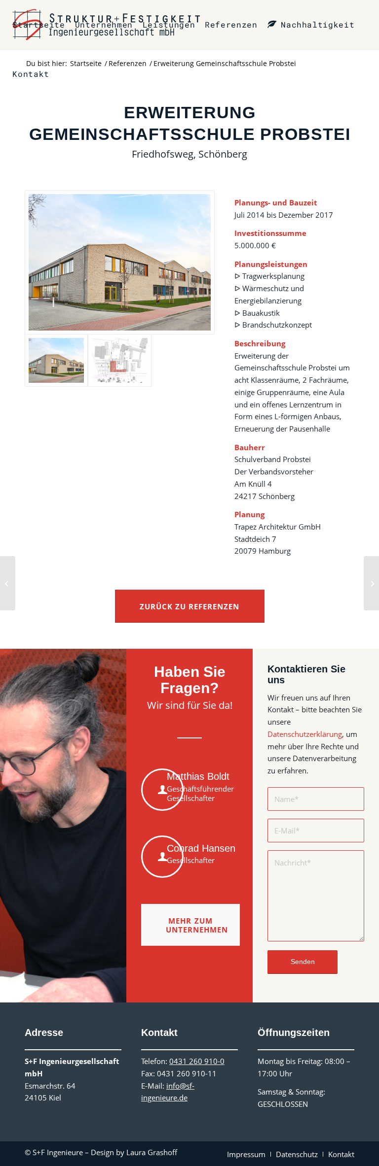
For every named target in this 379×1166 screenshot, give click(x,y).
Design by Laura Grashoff (134, 1152)
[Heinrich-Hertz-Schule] (7, 583)
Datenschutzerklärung (304, 734)
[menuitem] (38, 24)
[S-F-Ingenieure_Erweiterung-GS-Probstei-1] (120, 262)
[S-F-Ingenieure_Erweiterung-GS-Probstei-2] (119, 360)
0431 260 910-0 (197, 1061)
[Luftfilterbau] (371, 583)
